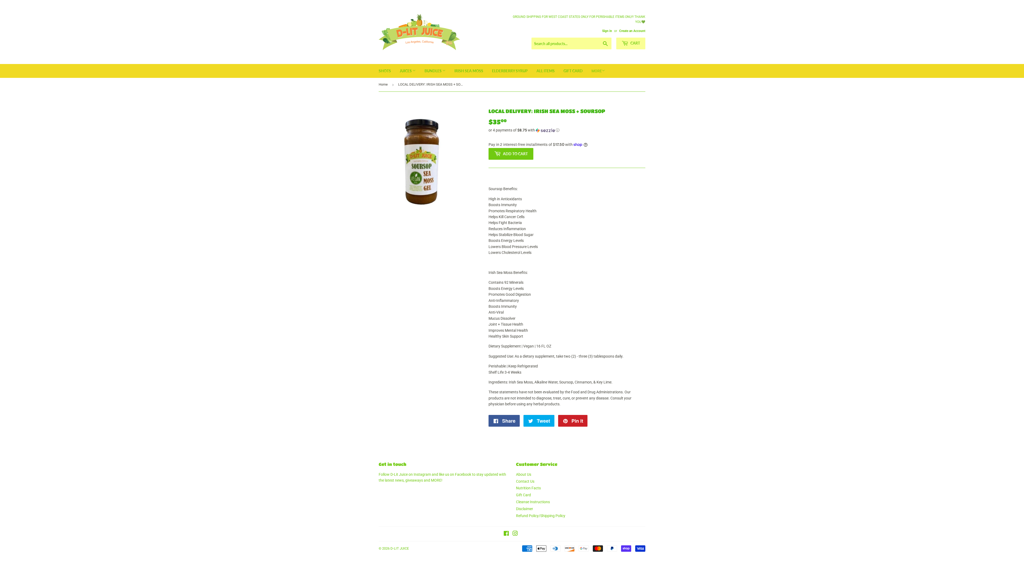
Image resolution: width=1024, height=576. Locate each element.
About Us (523, 474)
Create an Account (632, 31)
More (596, 71)
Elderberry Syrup (510, 71)
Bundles (433, 71)
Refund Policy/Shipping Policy (540, 516)
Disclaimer (524, 509)
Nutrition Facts (528, 488)
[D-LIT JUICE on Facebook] (506, 534)
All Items (546, 71)
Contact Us (525, 481)
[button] (567, 130)
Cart (635, 43)
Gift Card (573, 71)
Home (383, 84)
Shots (385, 71)
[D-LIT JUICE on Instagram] (515, 534)
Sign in (607, 31)
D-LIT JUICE (399, 548)
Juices (406, 71)
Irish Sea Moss (468, 71)
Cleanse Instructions (533, 502)
